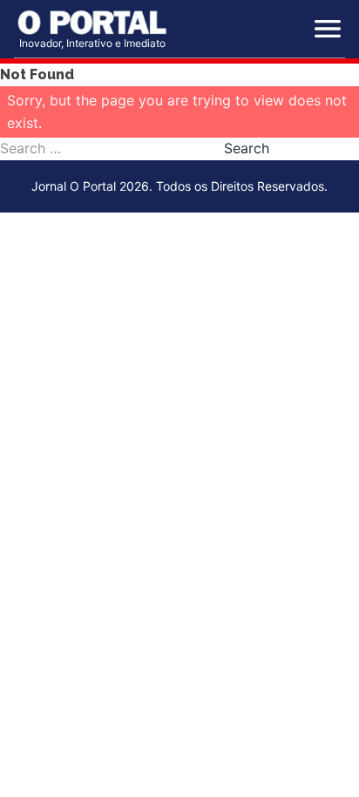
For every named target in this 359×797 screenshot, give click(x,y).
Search (246, 148)
